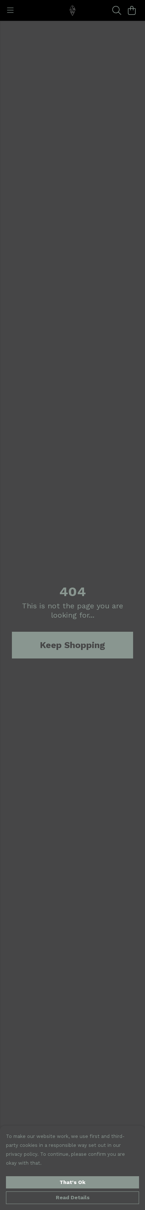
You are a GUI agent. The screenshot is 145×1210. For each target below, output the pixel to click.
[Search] (116, 10)
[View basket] (131, 10)
